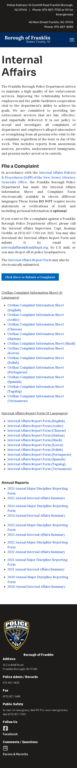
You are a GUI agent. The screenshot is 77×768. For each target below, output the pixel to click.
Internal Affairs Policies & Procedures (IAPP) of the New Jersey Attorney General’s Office (38, 177)
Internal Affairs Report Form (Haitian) (35, 435)
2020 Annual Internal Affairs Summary (36, 587)
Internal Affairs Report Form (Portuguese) (39, 454)
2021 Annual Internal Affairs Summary (36, 569)
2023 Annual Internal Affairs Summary (36, 535)
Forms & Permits (15, 754)
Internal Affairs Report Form (29, 260)
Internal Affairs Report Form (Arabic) (35, 426)
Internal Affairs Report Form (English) (36, 421)
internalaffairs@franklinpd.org (24, 247)
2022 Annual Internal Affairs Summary (36, 552)
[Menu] (72, 39)
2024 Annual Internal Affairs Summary (36, 515)
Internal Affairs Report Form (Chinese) (36, 430)
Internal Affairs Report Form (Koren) (35, 445)
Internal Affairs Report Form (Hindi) (34, 440)
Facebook (10, 734)
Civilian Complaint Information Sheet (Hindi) (41, 343)
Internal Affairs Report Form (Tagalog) (36, 464)
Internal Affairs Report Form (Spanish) (36, 459)
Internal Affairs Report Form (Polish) (35, 450)
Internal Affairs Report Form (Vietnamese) (39, 469)
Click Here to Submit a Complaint (30, 277)
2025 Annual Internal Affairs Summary (36, 498)
